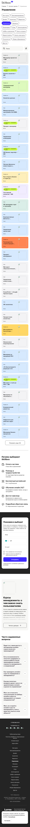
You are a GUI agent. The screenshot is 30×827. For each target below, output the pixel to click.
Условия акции (15, 740)
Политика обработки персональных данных (15, 737)
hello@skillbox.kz (15, 725)
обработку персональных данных (13, 554)
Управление (6, 23)
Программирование (18, 15)
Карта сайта (15, 743)
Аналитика (13, 19)
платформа (18, 615)
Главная (4, 6)
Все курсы (6, 15)
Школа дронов (22, 27)
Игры (13, 27)
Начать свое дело (19, 35)
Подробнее (11, 817)
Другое (5, 43)
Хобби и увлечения (8, 31)
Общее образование (18, 39)
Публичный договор (15, 734)
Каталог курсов (13, 6)
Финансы (15, 23)
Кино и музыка (21, 31)
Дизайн (5, 19)
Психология (6, 39)
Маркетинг (21, 19)
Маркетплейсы (7, 35)
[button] (6, 541)
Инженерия (6, 27)
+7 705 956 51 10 (15, 722)
